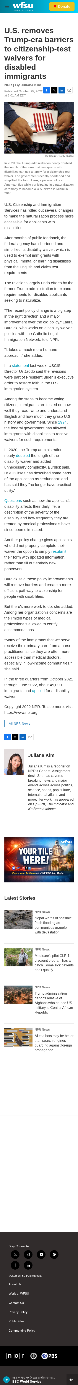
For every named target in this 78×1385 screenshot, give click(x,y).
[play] (6, 1379)
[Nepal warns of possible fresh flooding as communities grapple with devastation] (18, 919)
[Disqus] (39, 1173)
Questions (13, 500)
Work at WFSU (19, 1293)
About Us (15, 1284)
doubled (23, 455)
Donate (64, 6)
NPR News (42, 911)
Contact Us (16, 1302)
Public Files (16, 1321)
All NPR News (19, 723)
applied (38, 691)
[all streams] (72, 1379)
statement (20, 365)
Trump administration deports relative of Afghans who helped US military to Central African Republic (54, 1003)
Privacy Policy (18, 1312)
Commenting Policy (22, 1330)
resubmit (58, 551)
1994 (62, 422)
